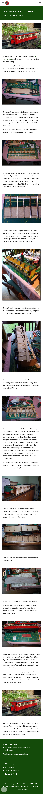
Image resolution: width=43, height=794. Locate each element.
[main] (21, 13)
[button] (2, 3)
